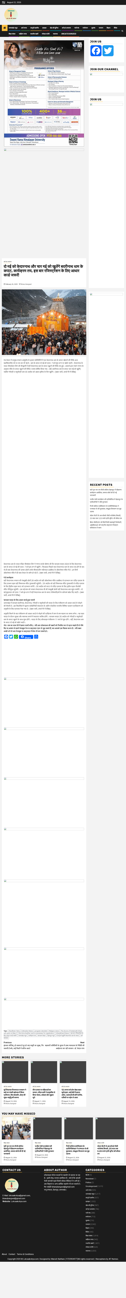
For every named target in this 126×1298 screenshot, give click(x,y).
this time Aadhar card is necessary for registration (36, 1033)
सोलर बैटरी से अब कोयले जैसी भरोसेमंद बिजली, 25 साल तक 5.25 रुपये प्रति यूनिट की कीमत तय (108, 1150)
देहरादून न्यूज (51, 1036)
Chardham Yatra (14, 1031)
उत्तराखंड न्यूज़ (13, 28)
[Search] (122, 31)
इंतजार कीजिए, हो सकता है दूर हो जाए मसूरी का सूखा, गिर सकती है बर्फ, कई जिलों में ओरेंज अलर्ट (24, 1045)
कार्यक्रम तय (32, 1036)
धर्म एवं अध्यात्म (66, 28)
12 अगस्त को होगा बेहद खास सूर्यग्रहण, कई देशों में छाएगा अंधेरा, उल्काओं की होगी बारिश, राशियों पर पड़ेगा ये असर (72, 1094)
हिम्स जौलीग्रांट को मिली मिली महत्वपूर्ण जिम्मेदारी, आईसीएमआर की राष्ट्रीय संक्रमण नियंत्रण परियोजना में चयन (106, 525)
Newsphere (101, 1259)
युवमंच (93, 28)
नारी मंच (76, 28)
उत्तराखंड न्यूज (22, 1036)
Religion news (54, 1031)
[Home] (4, 28)
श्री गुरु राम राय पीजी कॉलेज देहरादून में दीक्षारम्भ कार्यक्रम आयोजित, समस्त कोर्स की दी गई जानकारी (106, 492)
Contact (12, 1254)
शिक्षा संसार (12, 34)
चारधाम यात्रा (42, 1036)
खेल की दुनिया (54, 28)
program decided (41, 1031)
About (4, 1254)
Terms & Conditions (25, 1254)
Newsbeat (90, 1179)
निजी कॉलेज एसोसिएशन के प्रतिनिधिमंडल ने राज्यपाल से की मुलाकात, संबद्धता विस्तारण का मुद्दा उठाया (105, 509)
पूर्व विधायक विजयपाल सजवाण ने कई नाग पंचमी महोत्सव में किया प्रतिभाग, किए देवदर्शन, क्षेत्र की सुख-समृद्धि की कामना (15, 1094)
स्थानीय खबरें (34, 34)
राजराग (101, 28)
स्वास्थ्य (55, 34)
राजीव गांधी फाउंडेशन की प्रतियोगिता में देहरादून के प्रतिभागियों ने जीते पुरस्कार (44, 1148)
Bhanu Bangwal (26, 284)
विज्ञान (108, 28)
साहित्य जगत (23, 34)
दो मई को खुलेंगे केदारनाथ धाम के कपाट (67, 1036)
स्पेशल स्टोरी (45, 34)
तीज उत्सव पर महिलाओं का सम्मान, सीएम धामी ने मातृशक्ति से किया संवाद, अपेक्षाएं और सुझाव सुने (44, 1094)
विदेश (115, 28)
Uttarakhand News (62, 1033)
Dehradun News (27, 1031)
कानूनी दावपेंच (34, 28)
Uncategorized (68, 34)
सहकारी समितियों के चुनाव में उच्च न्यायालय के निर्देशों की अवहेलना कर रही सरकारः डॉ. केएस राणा (64, 1045)
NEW (87, 1175)
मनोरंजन (85, 28)
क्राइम (44, 28)
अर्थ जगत (24, 28)
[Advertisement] (44, 392)
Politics (88, 1182)
